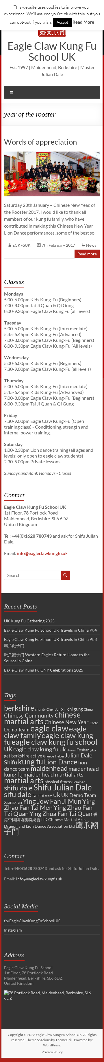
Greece (48, 756)
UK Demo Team (78, 795)
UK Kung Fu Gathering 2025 (29, 620)
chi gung (75, 708)
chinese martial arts (42, 718)
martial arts (24, 780)
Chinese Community (29, 715)
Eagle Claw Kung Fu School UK (52, 51)
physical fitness (58, 781)
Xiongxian (13, 802)
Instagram (13, 930)
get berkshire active (23, 755)
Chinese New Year (66, 722)
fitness (71, 750)
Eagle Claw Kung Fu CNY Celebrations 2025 (43, 670)
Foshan (83, 749)
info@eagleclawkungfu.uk (42, 553)
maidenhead (49, 768)
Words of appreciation (40, 141)
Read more (87, 253)
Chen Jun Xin (56, 709)
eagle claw (49, 728)
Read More (83, 22)
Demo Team (16, 730)
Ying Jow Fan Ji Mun (52, 801)
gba (93, 750)
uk (56, 794)
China (88, 709)
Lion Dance (60, 761)
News (91, 245)
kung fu (30, 761)
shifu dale (18, 787)
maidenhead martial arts (53, 774)
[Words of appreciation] (52, 154)
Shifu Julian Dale (63, 787)
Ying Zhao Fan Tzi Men (49, 804)
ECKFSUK (21, 245)
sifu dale (17, 794)
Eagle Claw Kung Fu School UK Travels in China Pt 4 (50, 630)
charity (40, 709)
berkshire (19, 707)
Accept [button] (62, 22)
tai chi (38, 795)
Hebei (59, 756)
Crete (94, 723)
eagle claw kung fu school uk (50, 745)
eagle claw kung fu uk (39, 749)
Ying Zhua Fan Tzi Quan (60, 813)
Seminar (79, 782)
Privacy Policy (52, 1052)
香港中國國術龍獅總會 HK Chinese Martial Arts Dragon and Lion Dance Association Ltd (50, 820)
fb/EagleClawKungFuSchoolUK (32, 920)
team (48, 796)
